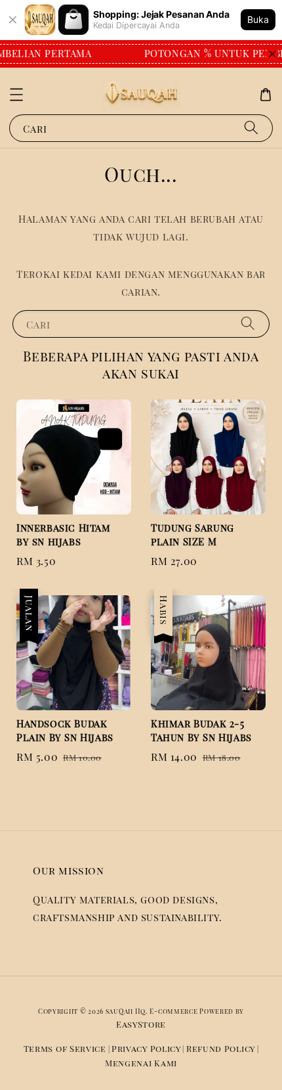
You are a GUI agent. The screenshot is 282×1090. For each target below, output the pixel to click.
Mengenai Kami (141, 1062)
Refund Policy (220, 1048)
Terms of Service (65, 1048)
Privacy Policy (146, 1048)
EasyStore (141, 1024)
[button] (16, 94)
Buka (258, 19)
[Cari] (251, 128)
